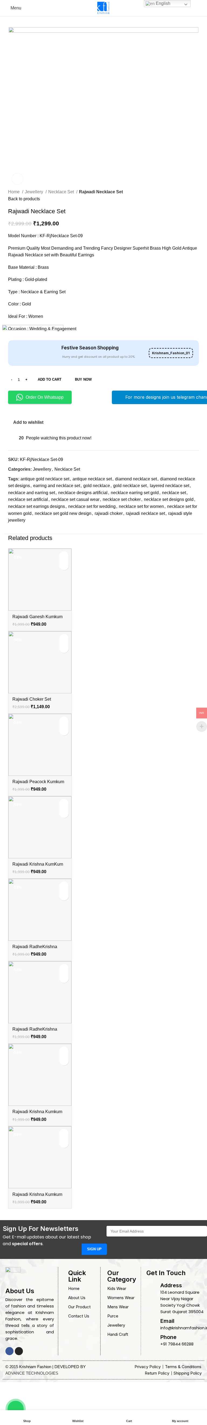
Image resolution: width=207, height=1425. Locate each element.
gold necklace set (130, 485)
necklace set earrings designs (36, 506)
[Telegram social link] (43, 529)
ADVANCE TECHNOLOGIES (31, 1373)
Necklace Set (61, 192)
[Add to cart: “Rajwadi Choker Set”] (64, 638)
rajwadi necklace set (145, 513)
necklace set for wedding (92, 506)
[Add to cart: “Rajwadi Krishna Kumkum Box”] (64, 1051)
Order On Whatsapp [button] (45, 397)
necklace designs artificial (83, 492)
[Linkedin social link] (31, 529)
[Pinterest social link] (25, 529)
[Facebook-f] (9, 1351)
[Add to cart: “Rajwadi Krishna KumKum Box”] (64, 803)
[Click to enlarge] (17, 178)
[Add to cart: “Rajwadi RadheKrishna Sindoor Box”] (64, 886)
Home (14, 192)
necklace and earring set (31, 492)
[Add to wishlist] (64, 565)
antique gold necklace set (44, 479)
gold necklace (96, 485)
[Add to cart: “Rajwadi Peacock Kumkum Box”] (64, 721)
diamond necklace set (136, 479)
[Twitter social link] (19, 529)
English (162, 3)
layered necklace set (169, 485)
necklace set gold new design (63, 513)
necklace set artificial (28, 499)
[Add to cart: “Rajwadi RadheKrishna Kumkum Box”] (64, 968)
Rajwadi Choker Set (31, 699)
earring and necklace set (56, 485)
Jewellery (34, 192)
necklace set (174, 492)
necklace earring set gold (135, 492)
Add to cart (49, 379)
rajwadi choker (109, 513)
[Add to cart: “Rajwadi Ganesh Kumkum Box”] (64, 556)
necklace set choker (122, 499)
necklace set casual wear (75, 499)
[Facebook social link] (12, 529)
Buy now (83, 379)
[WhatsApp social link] (37, 529)
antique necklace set (92, 479)
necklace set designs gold (169, 499)
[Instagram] (19, 1351)
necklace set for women (141, 506)
